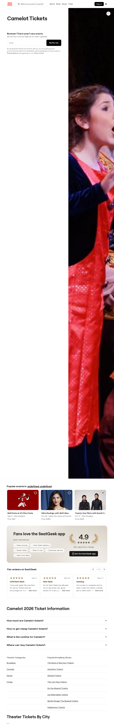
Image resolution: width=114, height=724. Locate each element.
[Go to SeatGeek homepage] (10, 4)
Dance (9, 675)
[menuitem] (52, 4)
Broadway (11, 663)
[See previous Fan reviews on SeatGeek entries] (93, 569)
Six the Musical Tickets (57, 688)
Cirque (10, 682)
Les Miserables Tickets (57, 694)
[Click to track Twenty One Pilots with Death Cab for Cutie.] (103, 493)
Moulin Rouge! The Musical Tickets (62, 701)
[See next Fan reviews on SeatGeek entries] (104, 569)
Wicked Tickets (54, 675)
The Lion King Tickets (57, 682)
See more (33, 590)
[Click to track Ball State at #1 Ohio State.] (35, 493)
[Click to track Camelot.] (108, 14)
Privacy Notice (12, 53)
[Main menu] (106, 4)
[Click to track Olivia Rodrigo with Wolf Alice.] (69, 493)
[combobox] (32, 4)
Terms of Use (39, 53)
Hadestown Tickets (56, 707)
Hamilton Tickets (55, 669)
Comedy (10, 669)
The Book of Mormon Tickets (60, 663)
